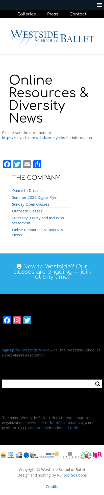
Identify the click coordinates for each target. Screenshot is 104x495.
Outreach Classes (27, 210)
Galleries (26, 14)
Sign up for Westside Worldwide (30, 349)
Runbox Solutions (72, 475)
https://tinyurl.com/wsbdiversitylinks (33, 137)
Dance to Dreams (27, 190)
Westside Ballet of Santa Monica (55, 422)
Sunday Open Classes (30, 204)
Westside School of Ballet (58, 427)
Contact (78, 14)
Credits (52, 486)
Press (52, 14)
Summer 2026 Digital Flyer (35, 197)
